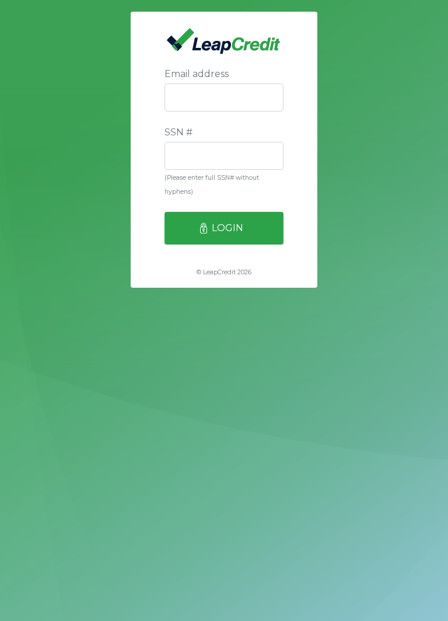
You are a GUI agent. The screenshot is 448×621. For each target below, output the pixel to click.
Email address (196, 73)
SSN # (178, 132)
